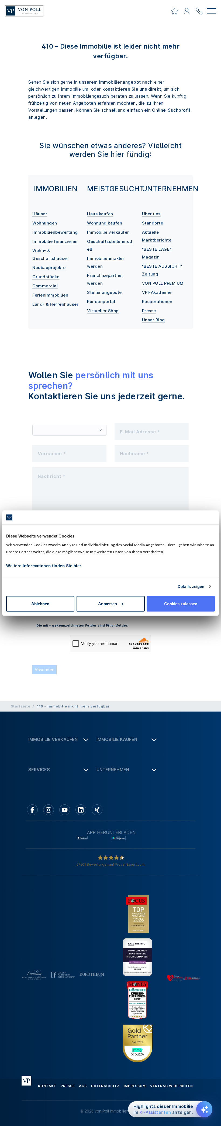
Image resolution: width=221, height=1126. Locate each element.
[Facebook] (32, 809)
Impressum (135, 1086)
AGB (83, 1086)
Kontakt (47, 1086)
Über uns (151, 213)
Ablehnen (40, 603)
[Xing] (97, 809)
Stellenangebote (104, 292)
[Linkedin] (80, 809)
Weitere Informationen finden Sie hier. (44, 565)
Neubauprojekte (48, 267)
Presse (149, 310)
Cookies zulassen (180, 603)
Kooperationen (157, 301)
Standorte (152, 223)
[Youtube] (64, 809)
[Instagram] (48, 809)
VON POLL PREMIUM (163, 283)
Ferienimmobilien (50, 295)
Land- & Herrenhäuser (55, 304)
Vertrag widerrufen (171, 1086)
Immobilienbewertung (55, 232)
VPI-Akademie (157, 292)
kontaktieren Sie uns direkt (131, 89)
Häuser (39, 213)
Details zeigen (191, 586)
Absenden (44, 669)
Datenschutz (105, 1086)
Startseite (20, 706)
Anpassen (107, 603)
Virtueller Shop (103, 310)
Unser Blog (153, 319)
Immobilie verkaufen (108, 232)
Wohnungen (44, 223)
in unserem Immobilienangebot (107, 82)
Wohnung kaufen (104, 223)
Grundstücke (46, 276)
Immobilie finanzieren (55, 241)
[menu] (211, 11)
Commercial (45, 285)
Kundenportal (101, 301)
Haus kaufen (100, 213)
